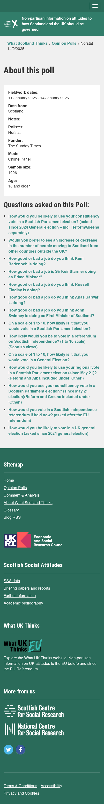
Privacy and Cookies (21, 793)
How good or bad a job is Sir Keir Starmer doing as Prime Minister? (52, 274)
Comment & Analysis (22, 495)
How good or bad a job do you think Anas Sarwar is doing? (53, 299)
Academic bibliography (23, 603)
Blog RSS (12, 517)
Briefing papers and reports (27, 588)
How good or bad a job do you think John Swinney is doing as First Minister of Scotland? (51, 312)
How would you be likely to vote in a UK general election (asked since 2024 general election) (51, 430)
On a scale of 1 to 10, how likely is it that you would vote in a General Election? (48, 356)
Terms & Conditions (20, 785)
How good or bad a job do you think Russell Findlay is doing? (48, 287)
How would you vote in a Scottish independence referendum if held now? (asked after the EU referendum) (52, 415)
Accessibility (51, 785)
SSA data (12, 580)
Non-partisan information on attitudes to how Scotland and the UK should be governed (57, 24)
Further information (20, 595)
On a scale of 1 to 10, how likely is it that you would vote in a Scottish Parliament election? (49, 325)
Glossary (11, 510)
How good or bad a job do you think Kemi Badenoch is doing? (46, 261)
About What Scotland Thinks (28, 502)
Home (9, 480)
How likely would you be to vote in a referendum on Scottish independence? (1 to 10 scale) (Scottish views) (52, 341)
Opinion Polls (15, 487)
